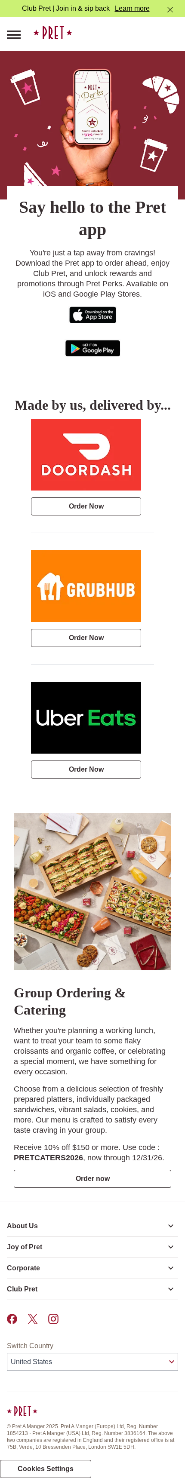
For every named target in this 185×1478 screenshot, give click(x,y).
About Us (22, 1226)
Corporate (23, 1268)
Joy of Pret (24, 1247)
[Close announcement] (170, 9)
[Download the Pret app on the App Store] (92, 314)
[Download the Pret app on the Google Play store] (92, 348)
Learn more (132, 8)
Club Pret (22, 1289)
